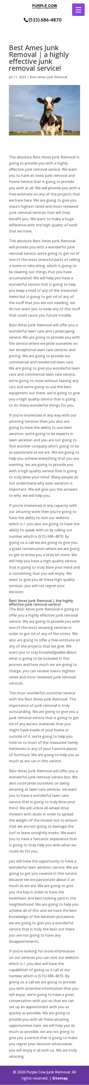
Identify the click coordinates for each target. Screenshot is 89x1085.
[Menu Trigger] (78, 9)
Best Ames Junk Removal (48, 77)
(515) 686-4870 (45, 19)
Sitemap (60, 1078)
